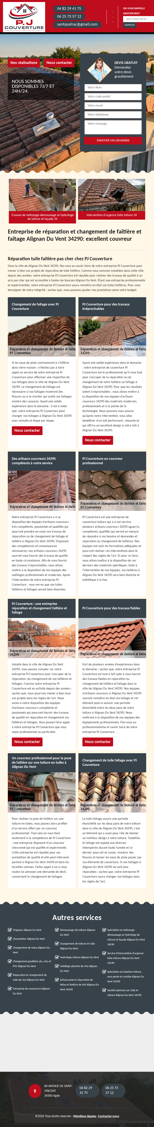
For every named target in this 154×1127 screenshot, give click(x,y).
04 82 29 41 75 (69, 9)
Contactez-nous (108, 1116)
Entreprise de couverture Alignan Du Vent (31, 991)
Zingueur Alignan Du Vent (27, 930)
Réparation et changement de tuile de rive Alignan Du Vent (30, 978)
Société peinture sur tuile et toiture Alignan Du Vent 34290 (124, 993)
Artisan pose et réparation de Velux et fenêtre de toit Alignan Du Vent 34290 (79, 984)
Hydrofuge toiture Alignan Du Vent (79, 957)
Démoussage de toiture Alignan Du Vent (77, 932)
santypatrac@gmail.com (77, 25)
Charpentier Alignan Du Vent (29, 939)
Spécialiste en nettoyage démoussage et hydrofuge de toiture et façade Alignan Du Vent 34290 (126, 937)
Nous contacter (59, 63)
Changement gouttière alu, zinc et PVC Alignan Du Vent (32, 964)
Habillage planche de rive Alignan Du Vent (78, 969)
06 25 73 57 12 (69, 17)
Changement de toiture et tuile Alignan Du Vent (77, 946)
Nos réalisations (23, 63)
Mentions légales (84, 1116)
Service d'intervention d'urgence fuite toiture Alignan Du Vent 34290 (125, 958)
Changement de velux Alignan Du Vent (31, 950)
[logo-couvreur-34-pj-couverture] (24, 17)
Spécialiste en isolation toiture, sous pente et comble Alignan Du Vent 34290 (125, 976)
